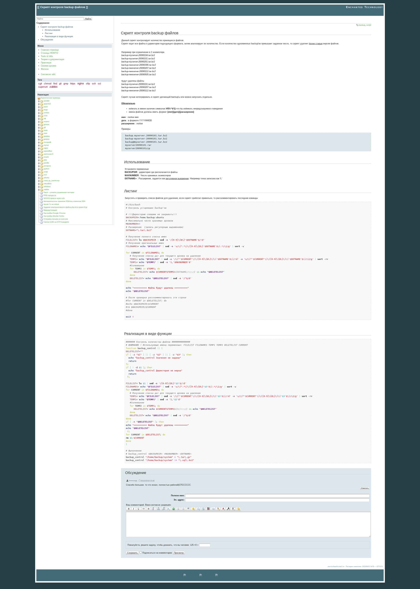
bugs (46, 110)
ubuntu (46, 178)
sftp (88, 83)
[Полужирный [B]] (128, 509)
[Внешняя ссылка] (173, 509)
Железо (45, 69)
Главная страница (50, 50)
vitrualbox (48, 184)
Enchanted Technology (364, 7)
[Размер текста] (228, 509)
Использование (52, 30)
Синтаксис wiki (48, 74)
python (46, 169)
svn (45, 175)
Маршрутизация (50, 210)
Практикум (46, 62)
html (45, 133)
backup (362, 25)
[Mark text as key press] (213, 509)
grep (65, 83)
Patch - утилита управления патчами (58, 192)
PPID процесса (49, 195)
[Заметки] (218, 509)
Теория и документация (52, 59)
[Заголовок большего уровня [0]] (163, 509)
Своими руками (48, 66)
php (45, 160)
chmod (47, 83)
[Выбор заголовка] (168, 509)
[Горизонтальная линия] (188, 509)
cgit (40, 83)
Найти (88, 19)
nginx (80, 83)
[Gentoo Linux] (207, 575)
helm (46, 130)
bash (46, 107)
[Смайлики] (193, 509)
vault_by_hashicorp (51, 181)
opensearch (48, 154)
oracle (46, 157)
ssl (99, 83)
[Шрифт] (233, 509)
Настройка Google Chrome (54, 213)
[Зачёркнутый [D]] (148, 509)
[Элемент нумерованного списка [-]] (178, 509)
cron (45, 116)
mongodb (47, 142)
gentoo (46, 124)
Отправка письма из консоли (55, 219)
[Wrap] (238, 509)
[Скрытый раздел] (208, 509)
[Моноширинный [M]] (143, 509)
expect (46, 121)
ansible (46, 101)
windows (47, 186)
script (368, 25)
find (55, 83)
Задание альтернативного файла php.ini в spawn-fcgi (65, 207)
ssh (94, 83)
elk (45, 119)
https (72, 83)
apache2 (47, 104)
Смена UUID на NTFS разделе (56, 222)
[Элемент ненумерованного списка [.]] (183, 509)
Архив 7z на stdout (51, 204)
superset (43, 86)
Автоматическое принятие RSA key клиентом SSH (64, 201)
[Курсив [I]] (133, 509)
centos (46, 113)
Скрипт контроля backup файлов (57, 27)
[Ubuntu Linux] (191, 575)
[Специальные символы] (198, 509)
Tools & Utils (47, 56)
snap (46, 172)
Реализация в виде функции (59, 36)
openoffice (48, 151)
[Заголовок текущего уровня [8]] (153, 509)
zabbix (54, 86)
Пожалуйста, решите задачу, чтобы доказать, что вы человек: (158, 545)
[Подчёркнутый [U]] (138, 509)
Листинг (49, 33)
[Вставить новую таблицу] (203, 509)
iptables (47, 136)
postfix (46, 163)
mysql (46, 145)
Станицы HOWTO (49, 53)
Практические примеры (50, 98)
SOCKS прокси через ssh (54, 198)
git (60, 83)
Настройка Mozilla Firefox (53, 216)
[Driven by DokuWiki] (226, 575)
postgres (47, 166)
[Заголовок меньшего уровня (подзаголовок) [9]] (158, 509)
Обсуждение (47, 39)
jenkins (46, 139)
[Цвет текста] (223, 509)
